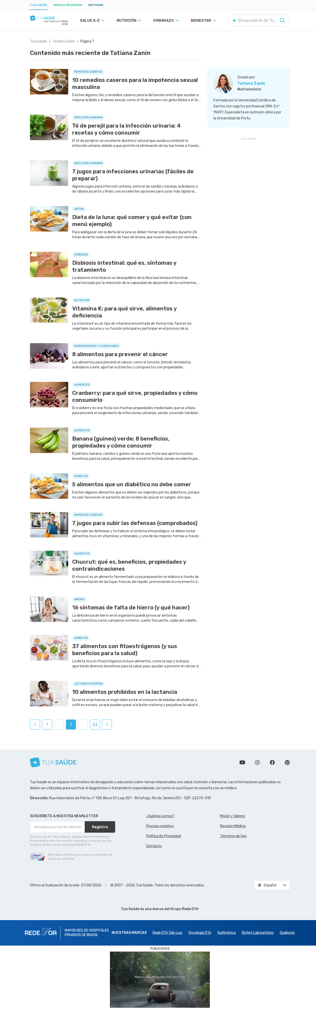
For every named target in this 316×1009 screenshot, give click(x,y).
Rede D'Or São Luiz (167, 933)
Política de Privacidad (163, 836)
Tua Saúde (38, 5)
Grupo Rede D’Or (184, 909)
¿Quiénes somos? (160, 816)
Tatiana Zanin (63, 41)
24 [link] (94, 724)
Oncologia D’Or (199, 933)
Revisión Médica (233, 826)
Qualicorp (287, 933)
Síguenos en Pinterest (287, 762)
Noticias (95, 5)
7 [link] (71, 724)
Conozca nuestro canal (242, 762)
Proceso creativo (160, 826)
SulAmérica (226, 933)
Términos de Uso (233, 836)
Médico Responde (67, 5)
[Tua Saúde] (49, 18)
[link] (35, 725)
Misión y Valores (232, 816)
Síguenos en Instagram (257, 762)
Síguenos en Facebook (272, 762)
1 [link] (47, 724)
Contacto (154, 846)
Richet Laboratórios (258, 933)
